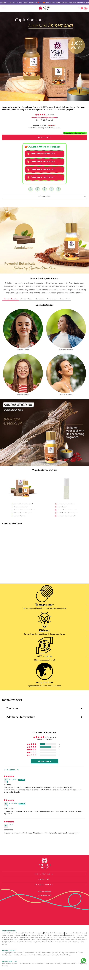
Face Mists (63, 937)
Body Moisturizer (53, 939)
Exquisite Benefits (10, 299)
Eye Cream (72, 937)
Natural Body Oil (25, 939)
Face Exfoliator (52, 937)
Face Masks (81, 937)
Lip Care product (8, 935)
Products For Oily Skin (52, 963)
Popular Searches (9, 931)
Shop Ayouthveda (44, 874)
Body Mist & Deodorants (69, 939)
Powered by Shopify (44, 895)
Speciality (20, 942)
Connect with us (44, 885)
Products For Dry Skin (9, 963)
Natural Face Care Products (33, 933)
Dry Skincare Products (70, 953)
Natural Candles (48, 942)
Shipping (41, 128)
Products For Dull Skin (33, 953)
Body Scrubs (11, 942)
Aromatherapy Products (63, 942)
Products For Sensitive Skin (71, 963)
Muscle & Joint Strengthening (39, 955)
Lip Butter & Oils (58, 935)
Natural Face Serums (38, 937)
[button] (40, 115)
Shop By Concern (8, 950)
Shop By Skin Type (9, 961)
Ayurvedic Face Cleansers (20, 937)
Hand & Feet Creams (39, 939)
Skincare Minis (30, 935)
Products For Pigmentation (51, 953)
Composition (64, 299)
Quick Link (43, 879)
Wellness (40, 935)
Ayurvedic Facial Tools (10, 939)
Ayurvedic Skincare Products (12, 933)
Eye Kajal (48, 935)
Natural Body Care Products (54, 933)
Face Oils (80, 935)
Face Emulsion (70, 935)
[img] (9, 776)
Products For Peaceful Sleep (61, 955)
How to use (40, 299)
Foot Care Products (21, 955)
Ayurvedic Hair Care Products (75, 933)
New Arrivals (19, 935)
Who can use (52, 299)
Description (44, 196)
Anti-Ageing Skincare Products (13, 953)
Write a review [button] (44, 761)
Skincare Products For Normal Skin (31, 963)
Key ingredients (26, 299)
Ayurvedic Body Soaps (33, 942)
